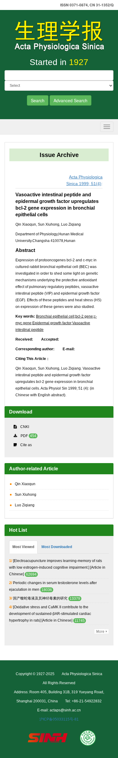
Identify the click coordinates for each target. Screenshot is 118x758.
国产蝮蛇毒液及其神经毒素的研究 (40, 598)
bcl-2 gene (84, 316)
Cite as (26, 445)
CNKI (24, 427)
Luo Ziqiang (24, 505)
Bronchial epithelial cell (55, 316)
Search (37, 100)
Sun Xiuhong (25, 494)
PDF (24, 436)
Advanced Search (70, 100)
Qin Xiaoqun (25, 484)
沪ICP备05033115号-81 (59, 719)
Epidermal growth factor (51, 323)
